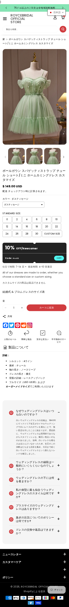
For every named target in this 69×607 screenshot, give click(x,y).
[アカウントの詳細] (55, 17)
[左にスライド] (5, 157)
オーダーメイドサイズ (18, 386)
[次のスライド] (62, 8)
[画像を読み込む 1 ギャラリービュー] (16, 156)
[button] (5, 18)
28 (26, 233)
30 (36, 233)
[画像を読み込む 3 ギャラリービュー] (52, 156)
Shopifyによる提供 (34, 591)
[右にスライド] (63, 157)
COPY (59, 258)
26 (17, 233)
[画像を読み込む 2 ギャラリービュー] (34, 156)
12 (7, 226)
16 (27, 226)
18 (37, 226)
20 (46, 226)
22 (56, 226)
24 (7, 233)
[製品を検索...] (63, 29)
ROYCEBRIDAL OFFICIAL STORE (39, 586)
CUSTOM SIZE (52, 233)
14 (17, 226)
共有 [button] (10, 316)
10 (56, 219)
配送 (5, 191)
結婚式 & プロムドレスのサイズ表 (24, 292)
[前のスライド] (6, 8)
